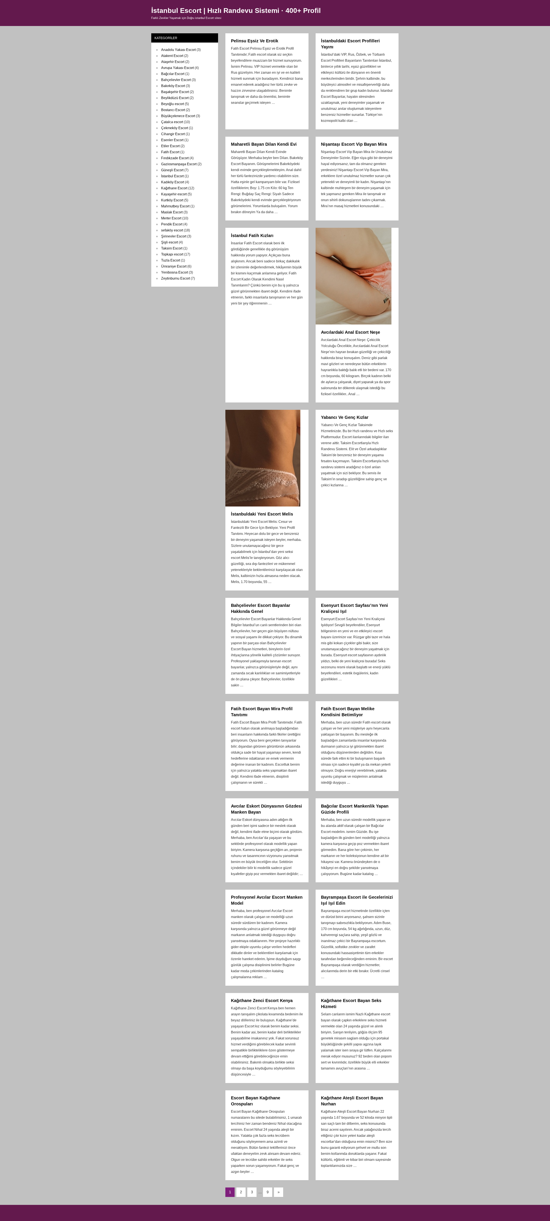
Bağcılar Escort (172, 74)
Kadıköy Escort (172, 182)
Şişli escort (169, 242)
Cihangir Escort (173, 134)
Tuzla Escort (170, 260)
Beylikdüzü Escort (175, 98)
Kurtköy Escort (172, 200)
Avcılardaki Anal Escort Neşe (350, 332)
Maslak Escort (172, 212)
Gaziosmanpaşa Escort (179, 164)
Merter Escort (171, 218)
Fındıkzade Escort (175, 158)
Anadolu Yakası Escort (178, 50)
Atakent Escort (172, 56)
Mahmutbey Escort (175, 206)
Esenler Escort (172, 140)
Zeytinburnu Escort (175, 278)
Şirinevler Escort (173, 236)
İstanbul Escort (172, 176)
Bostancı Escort (173, 110)
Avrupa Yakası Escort (177, 68)
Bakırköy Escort (173, 86)
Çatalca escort (172, 122)
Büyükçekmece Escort (178, 116)
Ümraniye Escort (173, 266)
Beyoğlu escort (172, 104)
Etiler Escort (170, 146)
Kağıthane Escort (174, 188)
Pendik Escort (171, 224)
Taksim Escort (171, 248)
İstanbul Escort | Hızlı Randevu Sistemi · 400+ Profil (236, 10)
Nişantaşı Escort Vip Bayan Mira (354, 144)
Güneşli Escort (172, 170)
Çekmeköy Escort (174, 128)
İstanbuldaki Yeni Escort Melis (262, 514)
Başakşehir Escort (175, 92)
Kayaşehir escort (174, 194)
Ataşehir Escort (172, 62)
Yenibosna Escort (174, 272)
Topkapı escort (172, 254)
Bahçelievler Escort (176, 80)
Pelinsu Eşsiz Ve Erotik (254, 40)
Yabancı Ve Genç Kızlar (344, 417)
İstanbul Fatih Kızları (252, 235)
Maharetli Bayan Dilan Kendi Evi (264, 144)
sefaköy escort (172, 230)
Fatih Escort (170, 152)
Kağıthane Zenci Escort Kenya (262, 1000)
